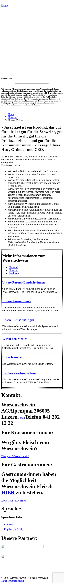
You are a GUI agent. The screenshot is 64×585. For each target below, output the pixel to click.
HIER (8, 492)
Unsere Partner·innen (16, 301)
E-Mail (21, 418)
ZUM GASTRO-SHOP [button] (13, 500)
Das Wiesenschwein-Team (19, 373)
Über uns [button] (13, 270)
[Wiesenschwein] (32, 9)
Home (11, 114)
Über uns (12, 117)
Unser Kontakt (12, 357)
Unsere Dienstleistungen (18, 320)
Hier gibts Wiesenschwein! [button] (15, 456)
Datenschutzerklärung (12, 580)
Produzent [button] (14, 273)
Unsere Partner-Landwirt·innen (23, 282)
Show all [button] (13, 267)
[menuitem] (35, 267)
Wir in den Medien (15, 338)
